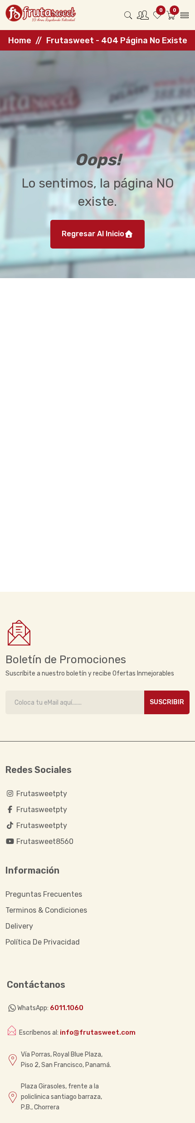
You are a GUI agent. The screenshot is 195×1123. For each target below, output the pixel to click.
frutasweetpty (41, 793)
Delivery (19, 926)
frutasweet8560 (44, 841)
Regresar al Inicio (93, 233)
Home (19, 41)
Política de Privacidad (42, 942)
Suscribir (167, 702)
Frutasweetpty (41, 809)
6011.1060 (66, 1008)
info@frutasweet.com (98, 1032)
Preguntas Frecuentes (43, 894)
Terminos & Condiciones (46, 910)
